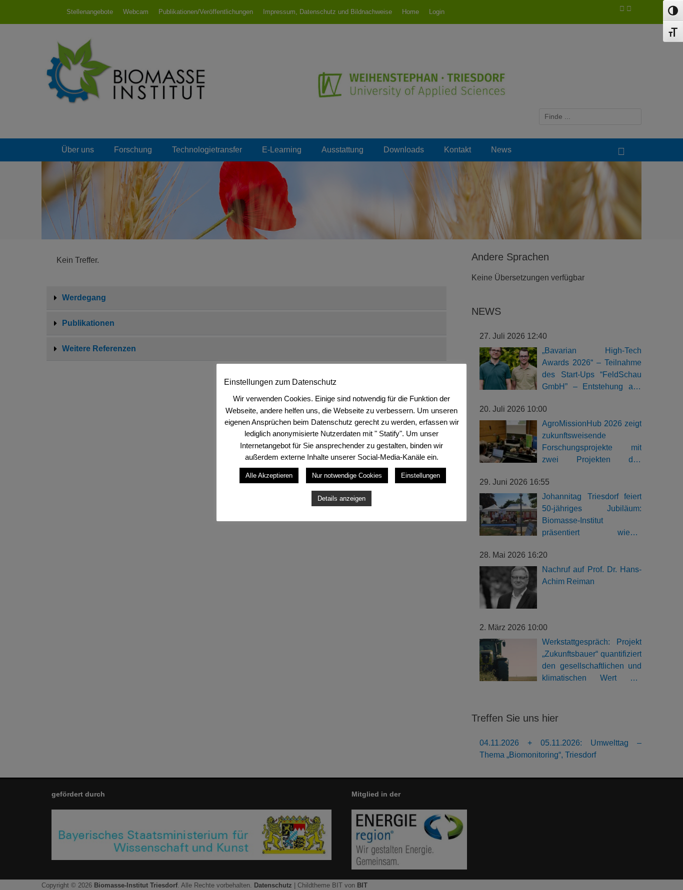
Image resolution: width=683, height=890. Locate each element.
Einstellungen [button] (420, 475)
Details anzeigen (342, 498)
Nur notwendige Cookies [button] (347, 475)
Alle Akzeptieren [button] (269, 475)
